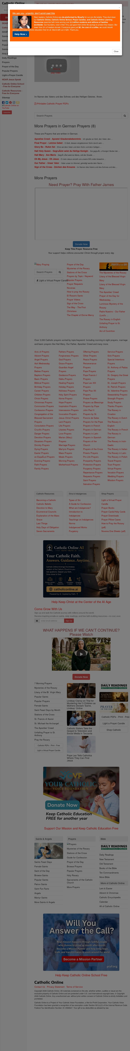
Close (116, 51)
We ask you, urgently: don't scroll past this (33, 13)
